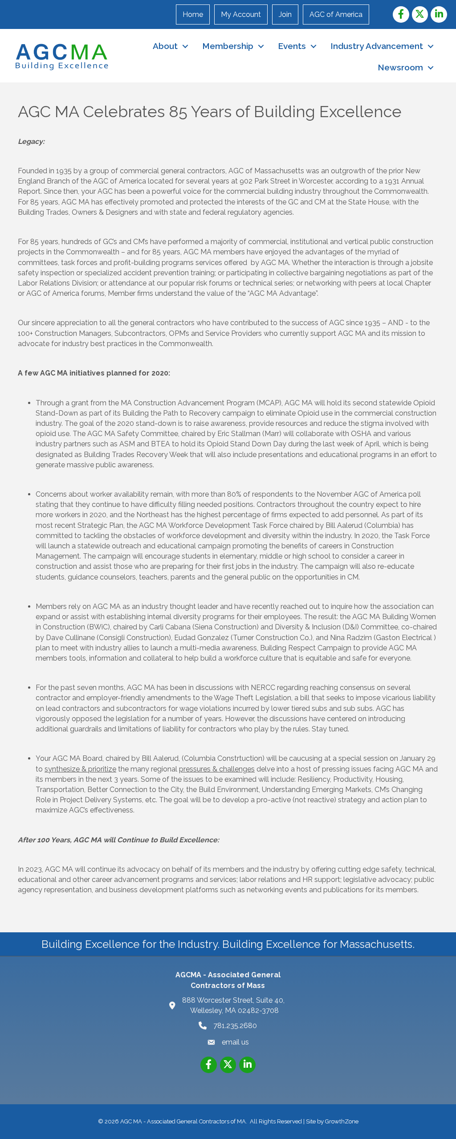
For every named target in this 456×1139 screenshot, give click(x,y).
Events (292, 46)
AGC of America (335, 14)
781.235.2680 (235, 1025)
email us (235, 1042)
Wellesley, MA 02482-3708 (234, 1005)
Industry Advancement (376, 46)
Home (193, 14)
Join (285, 14)
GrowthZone (341, 1121)
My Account (241, 14)
